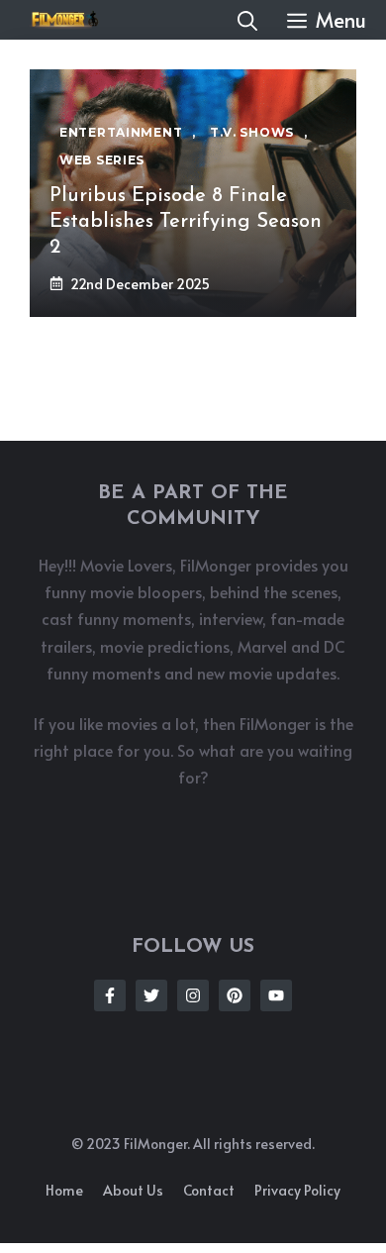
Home (64, 1190)
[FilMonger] (59, 20)
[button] (247, 20)
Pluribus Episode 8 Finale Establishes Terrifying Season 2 (185, 222)
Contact (209, 1190)
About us (133, 1190)
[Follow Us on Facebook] (110, 995)
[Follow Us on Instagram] (193, 995)
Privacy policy (297, 1190)
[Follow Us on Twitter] (151, 995)
